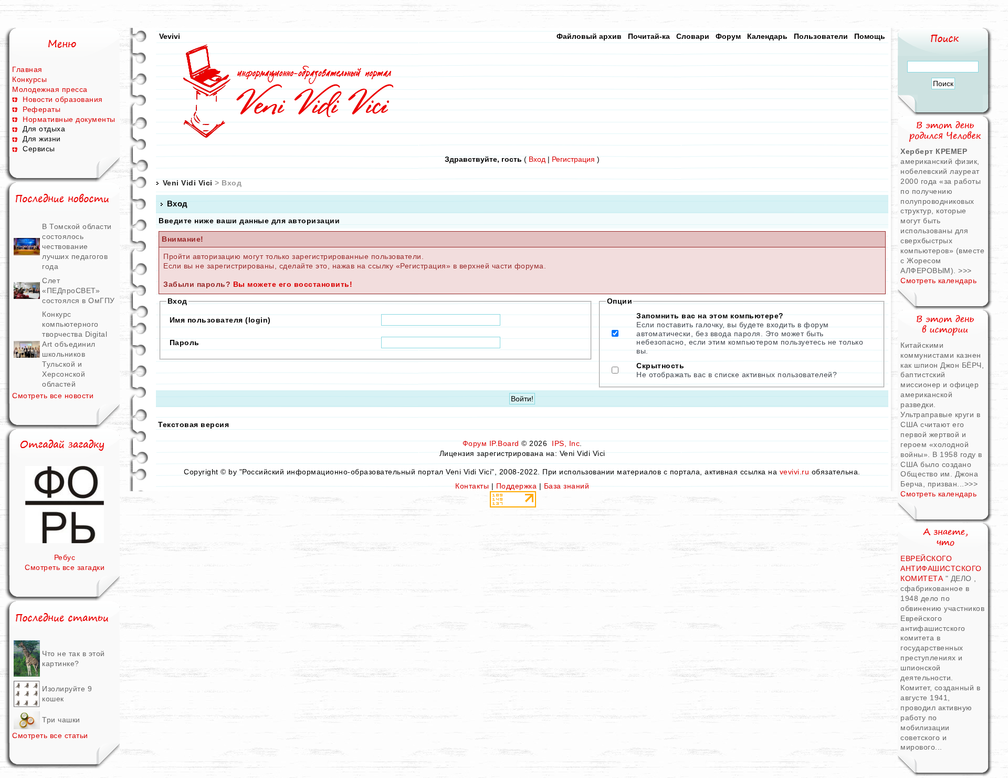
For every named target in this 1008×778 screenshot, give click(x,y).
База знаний (567, 486)
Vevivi (169, 36)
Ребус (65, 557)
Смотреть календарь (938, 280)
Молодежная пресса (50, 89)
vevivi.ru (795, 472)
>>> (965, 270)
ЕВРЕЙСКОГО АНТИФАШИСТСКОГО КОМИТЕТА (941, 568)
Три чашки (61, 719)
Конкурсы (29, 79)
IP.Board (504, 443)
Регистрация (573, 159)
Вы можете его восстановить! (293, 284)
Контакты (472, 486)
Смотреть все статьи (50, 735)
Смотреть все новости (52, 395)
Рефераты (41, 109)
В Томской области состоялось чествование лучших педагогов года (77, 246)
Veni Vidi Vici (188, 183)
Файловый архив (589, 36)
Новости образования (63, 99)
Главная (27, 69)
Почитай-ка (649, 36)
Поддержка (516, 486)
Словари (692, 36)
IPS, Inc (566, 443)
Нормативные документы (69, 119)
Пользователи (821, 36)
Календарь (767, 36)
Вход (537, 159)
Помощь (869, 36)
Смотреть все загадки (64, 567)
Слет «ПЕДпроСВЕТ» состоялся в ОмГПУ (78, 290)
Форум (728, 36)
